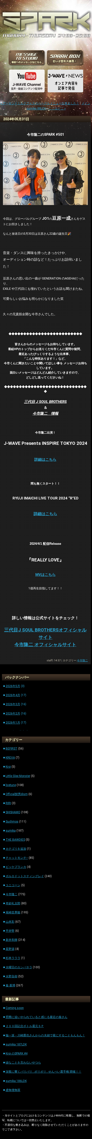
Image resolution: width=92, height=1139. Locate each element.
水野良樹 (11, 976)
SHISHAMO (13, 812)
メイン (85, 103)
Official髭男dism (17, 794)
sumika (11, 830)
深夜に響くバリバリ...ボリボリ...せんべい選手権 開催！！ (43, 1071)
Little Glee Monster (18, 776)
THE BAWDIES (15, 839)
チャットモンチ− (17, 858)
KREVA (10, 757)
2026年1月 (13, 722)
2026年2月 (13, 713)
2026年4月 (13, 695)
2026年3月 (13, 704)
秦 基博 (10, 985)
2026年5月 (13, 686)
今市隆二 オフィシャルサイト (45, 644)
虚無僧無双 (13, 1090)
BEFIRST (11, 748)
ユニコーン (13, 885)
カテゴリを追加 (16, 848)
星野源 (10, 949)
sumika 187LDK (16, 1044)
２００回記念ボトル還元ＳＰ (25, 1026)
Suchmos (12, 821)
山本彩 (10, 921)
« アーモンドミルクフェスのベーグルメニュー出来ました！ (39, 103)
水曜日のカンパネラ (19, 967)
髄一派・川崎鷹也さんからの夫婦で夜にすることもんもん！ (45, 1035)
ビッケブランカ (16, 867)
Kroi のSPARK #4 (16, 1053)
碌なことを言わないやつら (23, 1062)
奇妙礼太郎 (13, 903)
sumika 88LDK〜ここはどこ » (46, 108)
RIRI (8, 803)
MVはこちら (45, 574)
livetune (11, 785)
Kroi (8, 766)
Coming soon (15, 1008)
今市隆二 (82, 660)
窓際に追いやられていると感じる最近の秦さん (36, 1017)
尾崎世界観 (13, 912)
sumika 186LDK (16, 1081)
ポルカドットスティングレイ (25, 876)
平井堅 (10, 931)
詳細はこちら (45, 513)
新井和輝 (11, 940)
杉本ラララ (13, 958)
